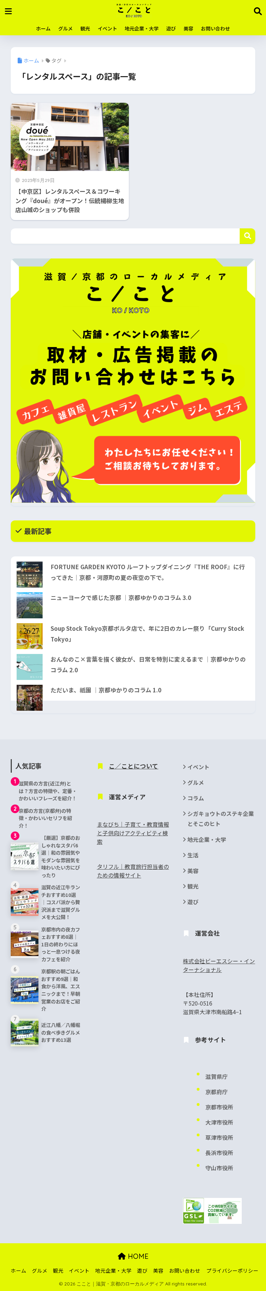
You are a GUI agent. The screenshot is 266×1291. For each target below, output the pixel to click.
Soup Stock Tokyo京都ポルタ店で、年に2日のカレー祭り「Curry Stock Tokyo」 (147, 633)
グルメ (65, 28)
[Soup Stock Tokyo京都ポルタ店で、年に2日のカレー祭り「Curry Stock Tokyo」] (29, 636)
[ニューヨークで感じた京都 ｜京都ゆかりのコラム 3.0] (29, 605)
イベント (107, 28)
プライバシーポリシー (232, 1270)
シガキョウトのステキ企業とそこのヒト (220, 819)
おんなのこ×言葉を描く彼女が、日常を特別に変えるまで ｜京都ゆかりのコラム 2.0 (148, 664)
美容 (188, 28)
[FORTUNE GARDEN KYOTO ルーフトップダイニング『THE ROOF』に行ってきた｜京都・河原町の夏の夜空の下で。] (29, 574)
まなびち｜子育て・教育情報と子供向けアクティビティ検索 (133, 832)
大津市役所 (219, 1122)
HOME (137, 1256)
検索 (247, 236)
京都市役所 (219, 1107)
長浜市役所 (219, 1153)
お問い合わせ (215, 28)
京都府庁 (216, 1092)
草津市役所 (219, 1138)
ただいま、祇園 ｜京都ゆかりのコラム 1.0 (106, 690)
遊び (171, 28)
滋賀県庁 (216, 1077)
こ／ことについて (133, 766)
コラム (195, 798)
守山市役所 (219, 1168)
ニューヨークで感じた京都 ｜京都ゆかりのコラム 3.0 (121, 597)
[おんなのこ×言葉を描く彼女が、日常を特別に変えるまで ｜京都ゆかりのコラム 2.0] (29, 667)
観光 (85, 28)
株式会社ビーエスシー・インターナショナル (219, 965)
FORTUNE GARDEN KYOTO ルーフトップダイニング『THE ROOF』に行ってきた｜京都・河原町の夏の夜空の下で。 (148, 572)
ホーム (43, 28)
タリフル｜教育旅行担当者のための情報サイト (133, 871)
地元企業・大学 (142, 28)
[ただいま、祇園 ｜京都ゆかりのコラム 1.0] (29, 697)
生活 (192, 855)
